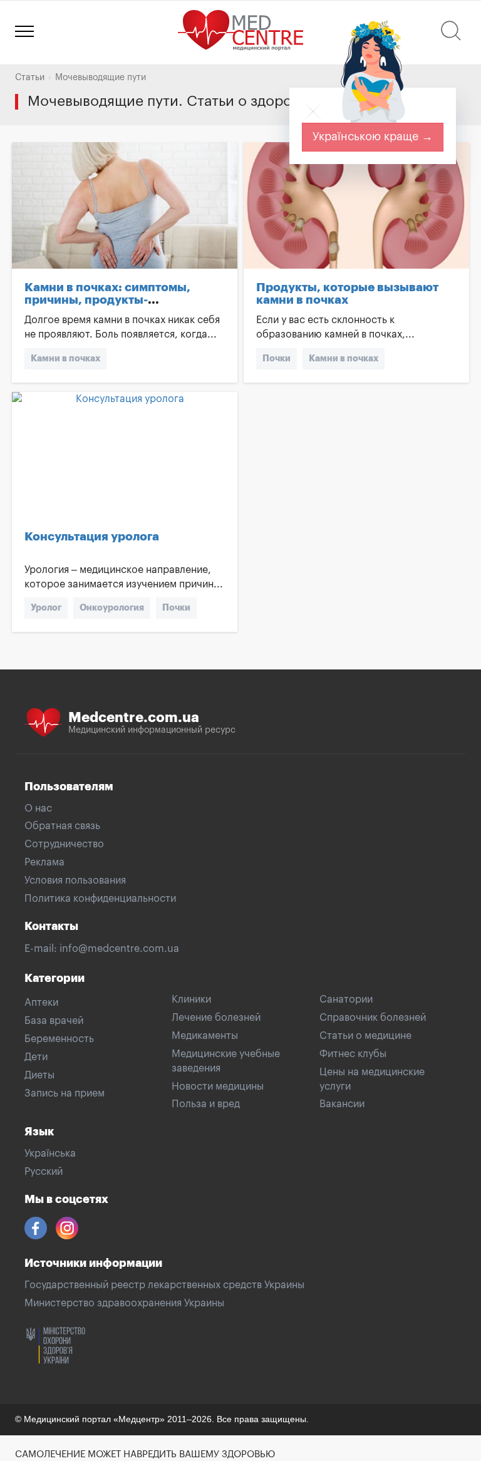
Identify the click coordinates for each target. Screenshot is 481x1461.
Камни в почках (65, 358)
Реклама (44, 862)
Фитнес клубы (352, 1054)
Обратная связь (62, 826)
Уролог (46, 607)
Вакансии (342, 1104)
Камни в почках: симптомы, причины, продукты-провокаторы (107, 300)
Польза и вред (206, 1104)
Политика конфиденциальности (100, 899)
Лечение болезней (216, 1018)
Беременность (59, 1039)
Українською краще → (373, 136)
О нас (38, 808)
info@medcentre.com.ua (119, 949)
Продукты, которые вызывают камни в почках (347, 293)
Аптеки (41, 1003)
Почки (276, 358)
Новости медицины (218, 1087)
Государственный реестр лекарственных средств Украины (164, 1285)
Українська (50, 1154)
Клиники (191, 999)
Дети (36, 1057)
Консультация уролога (91, 536)
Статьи (29, 77)
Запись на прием (64, 1093)
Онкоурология (112, 607)
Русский (43, 1172)
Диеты (39, 1075)
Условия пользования (75, 880)
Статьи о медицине (365, 1036)
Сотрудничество (64, 844)
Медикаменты (205, 1036)
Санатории (346, 999)
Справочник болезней (372, 1018)
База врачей (53, 1021)
